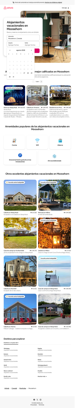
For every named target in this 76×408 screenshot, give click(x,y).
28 (28, 73)
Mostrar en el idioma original (53, 2)
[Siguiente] (41, 81)
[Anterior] (33, 81)
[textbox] (15, 45)
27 (24, 73)
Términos (41, 405)
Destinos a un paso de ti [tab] (11, 343)
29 (31, 73)
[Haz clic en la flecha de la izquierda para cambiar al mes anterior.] (10, 50)
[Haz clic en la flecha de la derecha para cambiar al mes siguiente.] (31, 50)
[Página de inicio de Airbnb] (8, 8)
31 (13, 77)
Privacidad (33, 405)
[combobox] (23, 38)
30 (10, 77)
